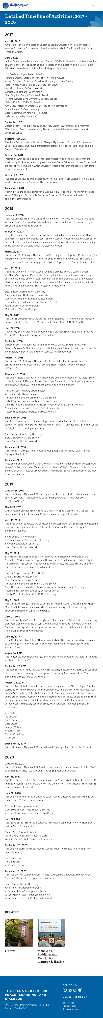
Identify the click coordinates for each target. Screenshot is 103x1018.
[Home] (15, 5)
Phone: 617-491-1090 (16, 1008)
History (10, 951)
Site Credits (68, 1002)
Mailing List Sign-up (75, 997)
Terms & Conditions (72, 1009)
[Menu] (98, 5)
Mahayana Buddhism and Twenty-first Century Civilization (51, 956)
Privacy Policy (69, 1005)
